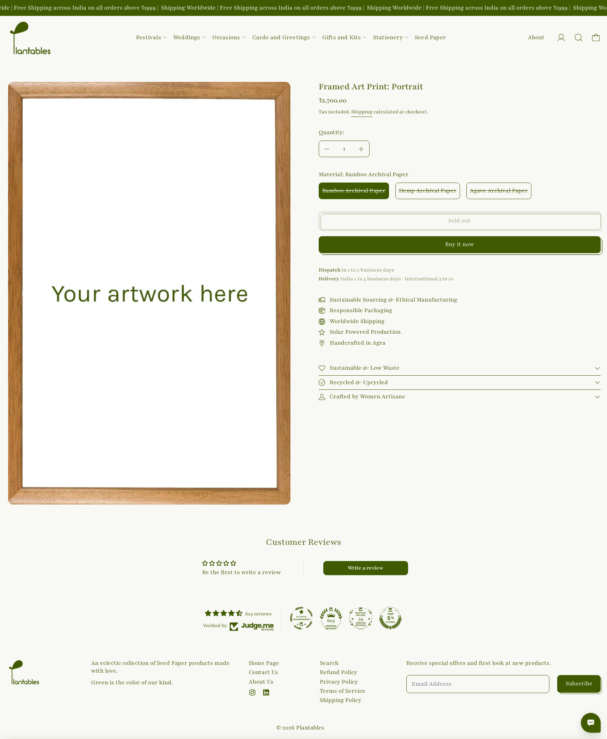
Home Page (264, 663)
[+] (361, 149)
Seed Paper (430, 37)
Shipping (361, 112)
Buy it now (459, 244)
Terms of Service (342, 691)
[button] (578, 37)
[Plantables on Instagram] (252, 692)
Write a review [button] (365, 568)
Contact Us (263, 672)
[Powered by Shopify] (561, 37)
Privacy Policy (339, 682)
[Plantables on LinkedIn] (266, 692)
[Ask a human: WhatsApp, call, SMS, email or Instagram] (591, 723)
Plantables (310, 728)
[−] (327, 149)
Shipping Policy (340, 700)
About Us (261, 682)
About (536, 37)
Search (329, 663)
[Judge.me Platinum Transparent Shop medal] (301, 618)
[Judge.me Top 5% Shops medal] (390, 618)
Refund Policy (338, 672)
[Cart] (596, 37)
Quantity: (331, 132)
